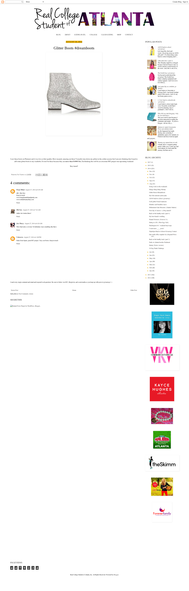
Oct (150, 177)
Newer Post (14, 290)
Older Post (133, 290)
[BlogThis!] (39, 175)
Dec (150, 171)
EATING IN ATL (80, 35)
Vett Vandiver (21, 174)
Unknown (19, 237)
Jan (150, 271)
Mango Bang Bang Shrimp (157, 189)
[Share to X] (41, 175)
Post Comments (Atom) (26, 294)
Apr (150, 261)
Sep (150, 181)
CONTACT (129, 35)
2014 (149, 168)
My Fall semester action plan (158, 195)
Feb (150, 268)
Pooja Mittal (20, 190)
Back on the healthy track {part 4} (159, 213)
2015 (149, 165)
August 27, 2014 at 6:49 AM (34, 190)
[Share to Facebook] (44, 175)
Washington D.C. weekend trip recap (160, 225)
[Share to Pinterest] (46, 175)
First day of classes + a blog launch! (160, 210)
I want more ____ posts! (156, 228)
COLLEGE (93, 35)
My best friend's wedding (157, 216)
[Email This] (36, 175)
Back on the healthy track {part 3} (159, 239)
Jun (150, 255)
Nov (150, 174)
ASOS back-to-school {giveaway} (164, 48)
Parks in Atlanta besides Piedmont (159, 242)
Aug (150, 184)
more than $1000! (71, 161)
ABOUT (67, 35)
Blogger (116, 575)
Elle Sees (19, 210)
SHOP (119, 35)
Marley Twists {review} (156, 245)
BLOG (58, 35)
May (151, 258)
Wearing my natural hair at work (167, 142)
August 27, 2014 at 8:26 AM (33, 223)
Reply (18, 203)
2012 (149, 278)
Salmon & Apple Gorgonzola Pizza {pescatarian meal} (167, 128)
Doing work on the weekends (158, 186)
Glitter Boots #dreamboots (157, 192)
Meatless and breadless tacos (158, 204)
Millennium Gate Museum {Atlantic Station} (163, 207)
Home (74, 290)
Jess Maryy (20, 223)
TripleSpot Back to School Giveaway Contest (163, 231)
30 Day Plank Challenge (156, 248)
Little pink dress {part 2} (165, 61)
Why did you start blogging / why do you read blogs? (168, 114)
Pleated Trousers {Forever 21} (158, 219)
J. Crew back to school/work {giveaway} (166, 101)
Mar (150, 264)
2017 (149, 162)
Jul (150, 252)
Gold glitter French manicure (158, 201)
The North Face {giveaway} (166, 73)
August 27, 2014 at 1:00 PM (32, 237)
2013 (149, 275)
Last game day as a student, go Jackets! (167, 87)
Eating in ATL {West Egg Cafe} (159, 222)
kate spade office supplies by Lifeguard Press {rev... (163, 235)
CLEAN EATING (107, 35)
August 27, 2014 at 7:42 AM (31, 210)
